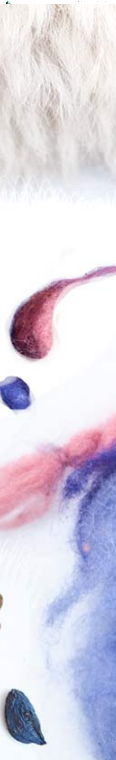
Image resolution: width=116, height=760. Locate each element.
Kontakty (107, 2)
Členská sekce (100, 2)
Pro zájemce (92, 2)
